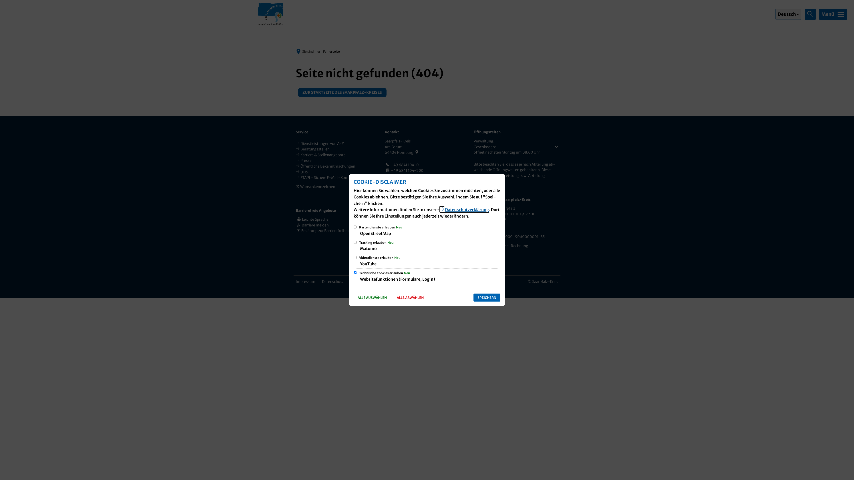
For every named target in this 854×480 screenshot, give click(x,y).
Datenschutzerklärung (467, 209)
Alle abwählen (410, 298)
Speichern (486, 298)
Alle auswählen (372, 298)
